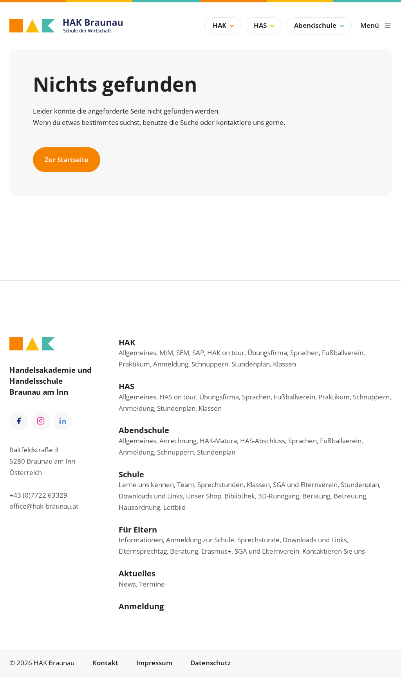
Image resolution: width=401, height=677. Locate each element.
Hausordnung (139, 507)
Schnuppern (209, 363)
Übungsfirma (267, 352)
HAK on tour (225, 352)
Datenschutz (210, 662)
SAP (198, 352)
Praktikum (134, 363)
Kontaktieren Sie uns (333, 551)
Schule (131, 474)
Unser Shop (203, 495)
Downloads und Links (151, 495)
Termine (152, 584)
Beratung (184, 551)
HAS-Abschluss (262, 440)
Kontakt (105, 662)
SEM (182, 352)
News (127, 584)
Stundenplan (250, 363)
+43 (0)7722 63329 (38, 495)
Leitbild (174, 507)
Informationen (141, 539)
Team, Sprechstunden (210, 484)
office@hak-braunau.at (43, 506)
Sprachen (304, 352)
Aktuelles (137, 573)
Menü (369, 25)
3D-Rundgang (278, 495)
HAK (219, 25)
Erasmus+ (216, 551)
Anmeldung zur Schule (200, 539)
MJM (166, 352)
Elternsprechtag (143, 551)
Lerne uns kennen (146, 484)
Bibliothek (239, 495)
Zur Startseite (67, 159)
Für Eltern (138, 529)
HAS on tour (177, 396)
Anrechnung (178, 440)
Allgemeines (137, 352)
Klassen (284, 363)
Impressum (154, 662)
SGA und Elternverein (305, 484)
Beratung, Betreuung (334, 495)
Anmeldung (170, 363)
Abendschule (315, 25)
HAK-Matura (218, 440)
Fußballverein (342, 352)
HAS (260, 25)
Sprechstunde (258, 539)
